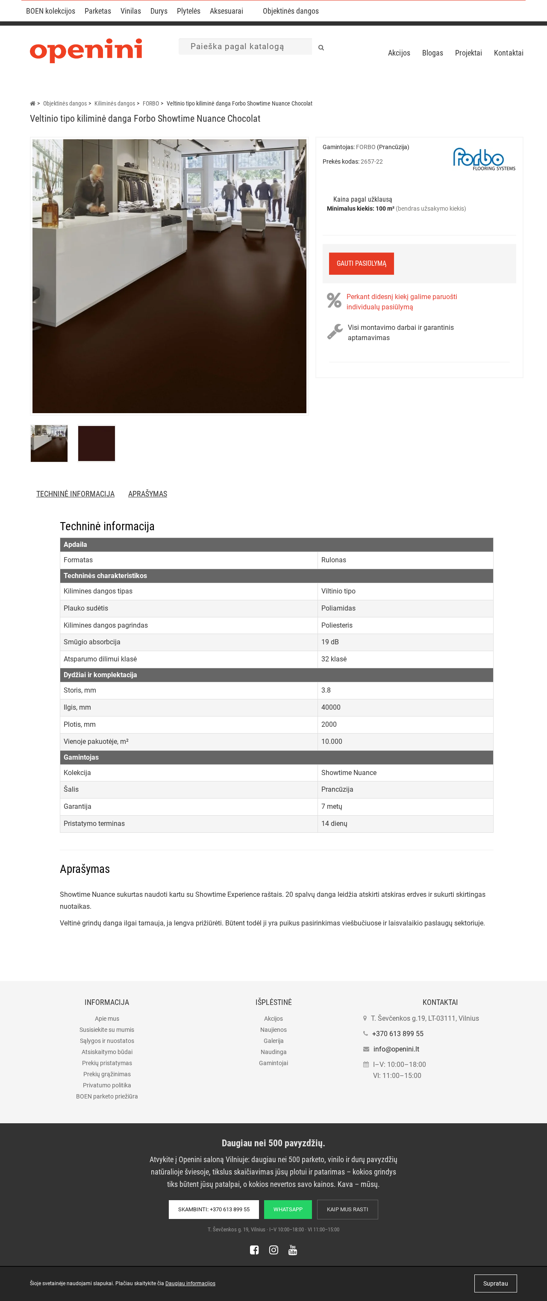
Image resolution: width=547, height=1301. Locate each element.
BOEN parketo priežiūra (107, 1096)
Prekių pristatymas (107, 1063)
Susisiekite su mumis (106, 1029)
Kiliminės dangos (114, 103)
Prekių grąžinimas (107, 1074)
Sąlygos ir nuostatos (107, 1040)
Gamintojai (273, 1063)
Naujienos (273, 1029)
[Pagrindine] (32, 103)
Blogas (433, 52)
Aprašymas (147, 493)
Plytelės (188, 10)
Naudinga (274, 1051)
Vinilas (131, 10)
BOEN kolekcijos (50, 10)
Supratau (495, 1283)
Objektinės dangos (291, 10)
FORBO (151, 103)
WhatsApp (288, 1209)
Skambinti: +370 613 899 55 (214, 1209)
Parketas (98, 10)
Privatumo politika (107, 1085)
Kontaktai (508, 52)
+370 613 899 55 (397, 1034)
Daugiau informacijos (190, 1283)
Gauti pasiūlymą (361, 263)
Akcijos (399, 52)
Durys (159, 10)
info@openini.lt (396, 1049)
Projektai (468, 52)
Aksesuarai (226, 10)
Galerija (274, 1040)
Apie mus (107, 1018)
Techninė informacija (75, 493)
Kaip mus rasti (347, 1209)
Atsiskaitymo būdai (107, 1051)
